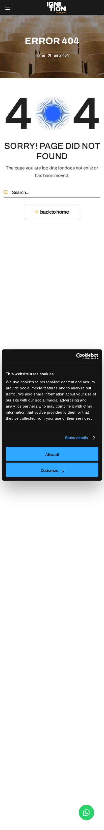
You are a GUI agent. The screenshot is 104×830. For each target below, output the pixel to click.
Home (40, 55)
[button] (52, 212)
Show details (76, 438)
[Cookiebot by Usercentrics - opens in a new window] (76, 356)
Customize (49, 470)
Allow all (52, 454)
